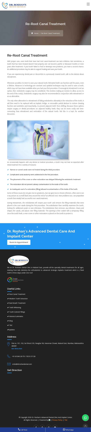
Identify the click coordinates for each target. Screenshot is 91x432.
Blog (11, 321)
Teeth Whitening (15, 307)
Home (36, 33)
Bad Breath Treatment (17, 303)
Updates (12, 330)
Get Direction (16, 349)
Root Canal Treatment (17, 294)
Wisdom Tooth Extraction (18, 299)
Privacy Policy (57, 420)
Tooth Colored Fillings (17, 312)
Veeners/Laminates (16, 316)
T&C (10, 325)
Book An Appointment (19, 242)
